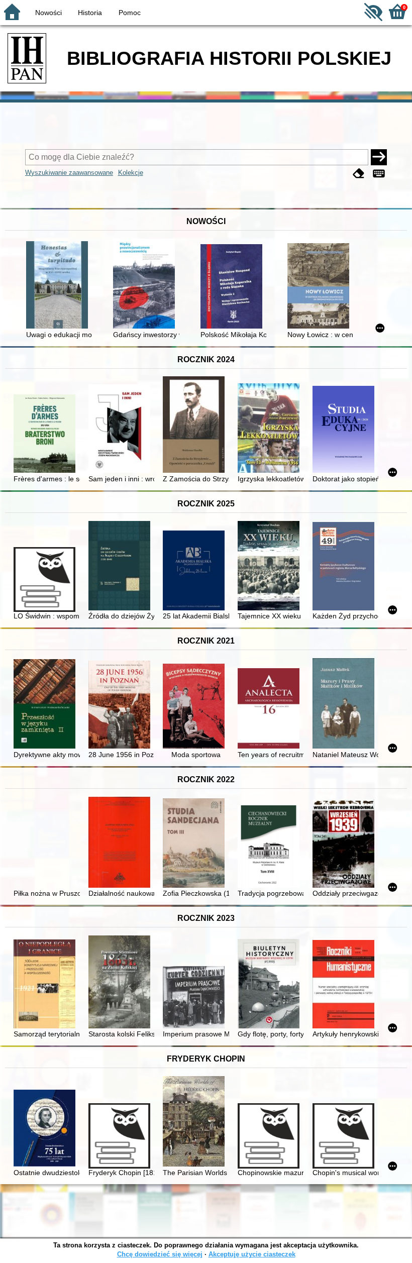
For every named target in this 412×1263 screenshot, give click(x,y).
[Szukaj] (379, 157)
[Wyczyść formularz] (359, 173)
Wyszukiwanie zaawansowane (69, 172)
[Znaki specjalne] (379, 173)
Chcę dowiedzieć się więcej (159, 1254)
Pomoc (130, 13)
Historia (90, 13)
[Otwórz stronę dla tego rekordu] (59, 286)
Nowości (48, 13)
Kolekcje (130, 172)
